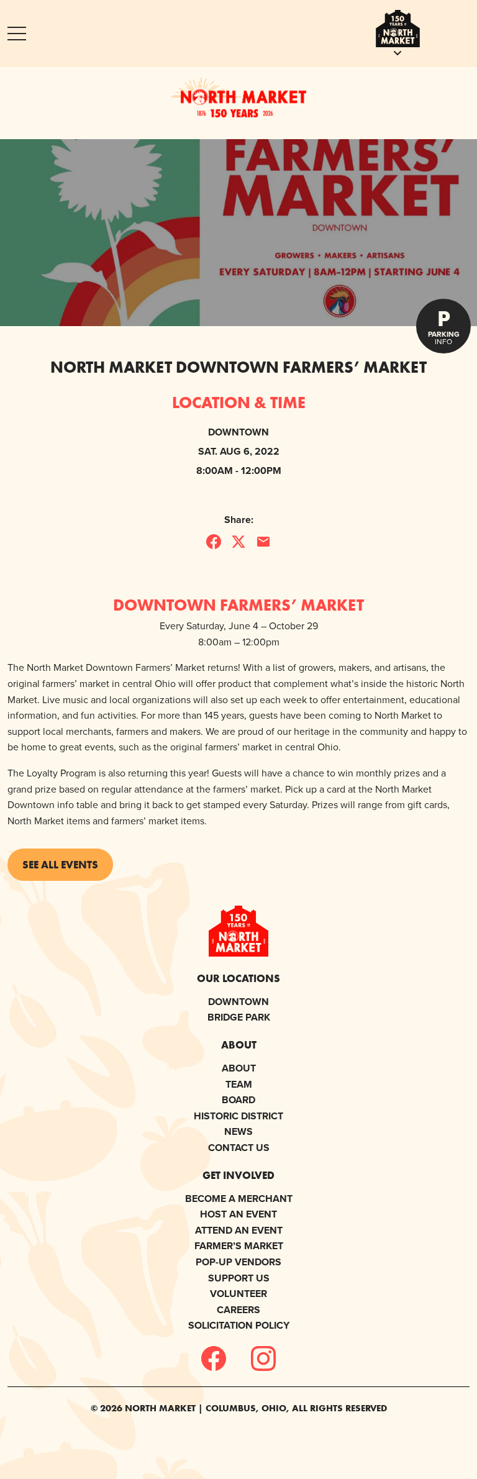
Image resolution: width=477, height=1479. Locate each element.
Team (238, 1084)
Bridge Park (238, 1017)
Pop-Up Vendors (238, 1262)
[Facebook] (213, 1358)
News (238, 1131)
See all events (60, 864)
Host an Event (238, 1214)
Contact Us (239, 1147)
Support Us (239, 1278)
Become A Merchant (239, 1198)
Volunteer (238, 1293)
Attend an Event (239, 1230)
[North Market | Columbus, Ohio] (238, 96)
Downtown (238, 1001)
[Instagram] (263, 1358)
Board (238, 1100)
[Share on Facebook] (213, 541)
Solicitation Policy (238, 1325)
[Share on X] (238, 541)
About (239, 1068)
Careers (238, 1310)
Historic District (238, 1116)
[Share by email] (263, 541)
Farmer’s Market (238, 1246)
